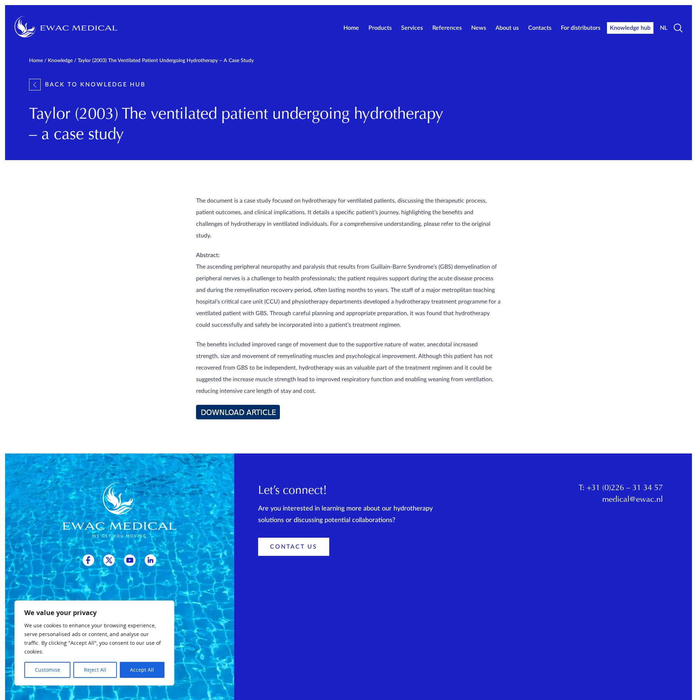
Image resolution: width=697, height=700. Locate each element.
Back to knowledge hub (95, 85)
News (478, 28)
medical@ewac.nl (632, 500)
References (447, 28)
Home (351, 28)
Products (380, 28)
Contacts (539, 28)
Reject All (95, 669)
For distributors (580, 28)
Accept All (142, 669)
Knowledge (60, 60)
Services (412, 28)
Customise (47, 669)
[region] (94, 643)
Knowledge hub (630, 28)
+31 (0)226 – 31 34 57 (625, 488)
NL (663, 28)
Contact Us (293, 547)
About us (507, 28)
